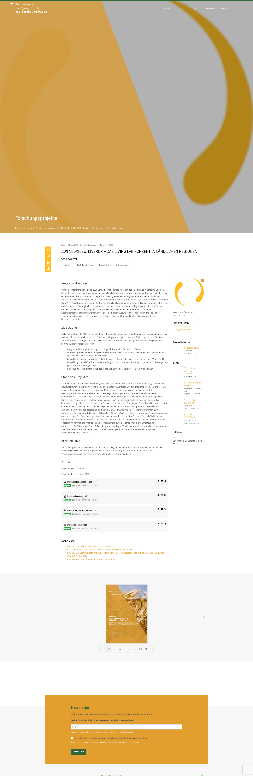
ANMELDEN (79, 752)
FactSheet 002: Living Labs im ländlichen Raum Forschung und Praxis (99, 549)
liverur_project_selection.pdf (79, 481)
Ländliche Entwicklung (85, 265)
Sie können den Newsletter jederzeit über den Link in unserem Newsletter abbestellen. (105, 743)
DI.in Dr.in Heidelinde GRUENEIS (192, 384)
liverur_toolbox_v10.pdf (76, 524)
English (210, 8)
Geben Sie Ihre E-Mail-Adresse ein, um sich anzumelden (102, 720)
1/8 (108, 649)
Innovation (67, 265)
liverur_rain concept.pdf (77, 496)
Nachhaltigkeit (104, 265)
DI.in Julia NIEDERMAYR (189, 416)
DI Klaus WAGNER (191, 348)
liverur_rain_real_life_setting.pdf (81, 510)
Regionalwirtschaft (122, 265)
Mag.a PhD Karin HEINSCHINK (190, 401)
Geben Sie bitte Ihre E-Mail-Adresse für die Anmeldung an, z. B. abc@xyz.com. (102, 732)
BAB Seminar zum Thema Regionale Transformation (92, 559)
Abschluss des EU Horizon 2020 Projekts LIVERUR (90, 546)
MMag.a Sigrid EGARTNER (189, 369)
